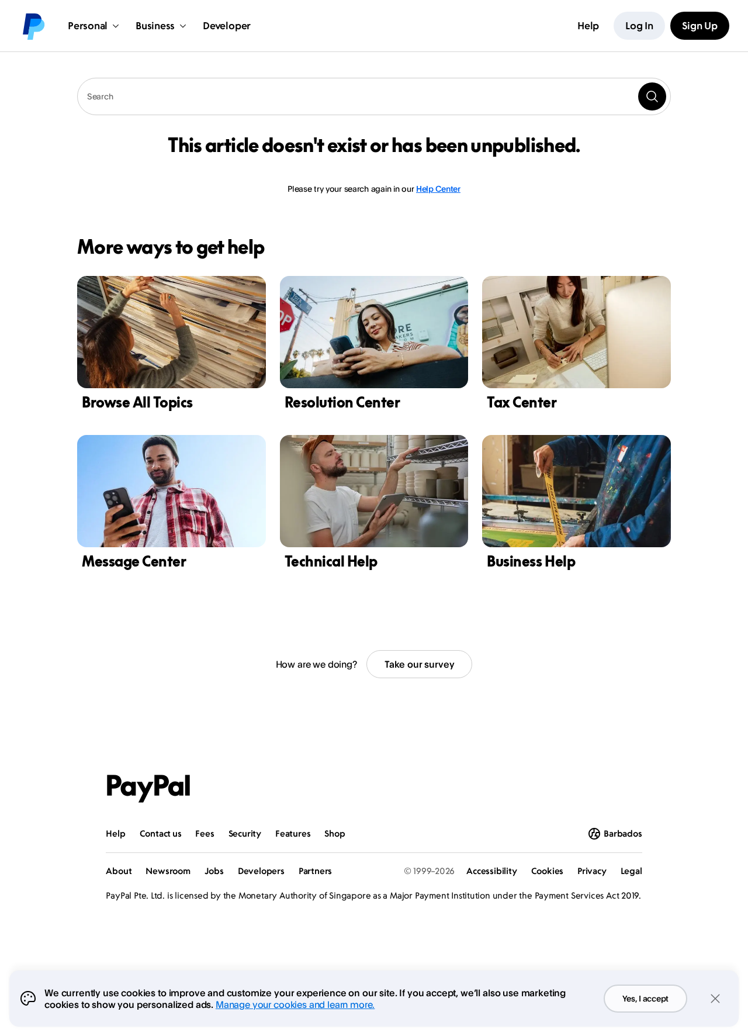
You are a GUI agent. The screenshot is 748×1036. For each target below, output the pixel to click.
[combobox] (374, 96)
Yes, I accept (645, 998)
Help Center (438, 189)
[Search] (652, 96)
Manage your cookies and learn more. (295, 1004)
